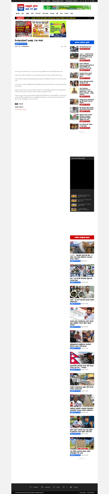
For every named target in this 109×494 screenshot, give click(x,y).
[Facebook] (83, 1)
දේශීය (32, 13)
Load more (81, 131)
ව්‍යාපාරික (66, 13)
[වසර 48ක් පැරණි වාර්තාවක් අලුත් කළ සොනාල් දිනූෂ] (82, 270)
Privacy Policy (83, 492)
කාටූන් (71, 13)
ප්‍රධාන (23, 13)
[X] (90, 1)
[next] (92, 18)
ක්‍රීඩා (57, 13)
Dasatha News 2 (26, 46)
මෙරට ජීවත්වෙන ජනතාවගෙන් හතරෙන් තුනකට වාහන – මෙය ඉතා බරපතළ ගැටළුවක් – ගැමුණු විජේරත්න (87, 91)
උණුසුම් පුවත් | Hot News (85, 60)
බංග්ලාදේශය (21, 103)
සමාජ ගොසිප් (45, 13)
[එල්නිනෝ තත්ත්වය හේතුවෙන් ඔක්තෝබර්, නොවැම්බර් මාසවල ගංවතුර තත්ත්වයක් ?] (82, 401)
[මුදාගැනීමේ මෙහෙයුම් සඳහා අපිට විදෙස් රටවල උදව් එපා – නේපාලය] (82, 358)
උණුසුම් (27, 13)
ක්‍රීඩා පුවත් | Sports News (21, 44)
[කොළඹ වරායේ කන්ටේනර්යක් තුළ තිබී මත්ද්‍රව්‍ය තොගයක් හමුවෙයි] (74, 101)
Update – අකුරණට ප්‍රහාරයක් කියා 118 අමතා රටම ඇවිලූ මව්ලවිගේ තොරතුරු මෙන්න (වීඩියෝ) (81, 257)
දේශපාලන (52, 13)
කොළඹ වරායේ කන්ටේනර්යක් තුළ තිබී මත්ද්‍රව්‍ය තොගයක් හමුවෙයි (87, 101)
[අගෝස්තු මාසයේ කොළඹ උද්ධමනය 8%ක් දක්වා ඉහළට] (74, 75)
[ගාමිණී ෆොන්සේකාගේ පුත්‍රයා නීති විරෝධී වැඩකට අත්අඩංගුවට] (82, 379)
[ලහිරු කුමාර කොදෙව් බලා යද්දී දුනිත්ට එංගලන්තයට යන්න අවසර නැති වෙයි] (82, 422)
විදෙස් (61, 13)
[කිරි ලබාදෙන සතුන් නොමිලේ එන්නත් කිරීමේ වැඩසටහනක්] (74, 110)
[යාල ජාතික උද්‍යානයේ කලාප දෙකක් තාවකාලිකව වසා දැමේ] (82, 443)
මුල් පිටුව (18, 13)
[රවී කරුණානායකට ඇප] (74, 49)
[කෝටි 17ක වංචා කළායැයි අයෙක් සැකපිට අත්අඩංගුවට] (82, 292)
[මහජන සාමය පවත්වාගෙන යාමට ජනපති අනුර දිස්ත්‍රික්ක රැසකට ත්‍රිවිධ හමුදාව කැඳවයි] (82, 313)
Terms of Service (90, 492)
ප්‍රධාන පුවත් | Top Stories (85, 48)
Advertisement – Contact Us (71, 1)
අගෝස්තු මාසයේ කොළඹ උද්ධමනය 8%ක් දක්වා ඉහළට (86, 75)
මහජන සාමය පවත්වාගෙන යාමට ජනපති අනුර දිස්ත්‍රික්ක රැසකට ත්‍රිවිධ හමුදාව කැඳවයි (81, 323)
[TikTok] (88, 1)
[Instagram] (86, 1)
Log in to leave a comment (20, 109)
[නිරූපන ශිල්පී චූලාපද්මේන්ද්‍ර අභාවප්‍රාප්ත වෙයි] (74, 83)
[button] (81, 1)
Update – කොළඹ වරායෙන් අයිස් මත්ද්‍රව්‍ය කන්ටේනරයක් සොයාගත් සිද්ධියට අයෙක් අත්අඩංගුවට (51, 18)
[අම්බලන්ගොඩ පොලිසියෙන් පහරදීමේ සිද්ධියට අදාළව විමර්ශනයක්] (82, 336)
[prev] (89, 18)
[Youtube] (93, 1)
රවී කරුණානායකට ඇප (85, 47)
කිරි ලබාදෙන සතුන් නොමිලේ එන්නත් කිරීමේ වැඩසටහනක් (87, 108)
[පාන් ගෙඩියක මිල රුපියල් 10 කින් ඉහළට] (74, 126)
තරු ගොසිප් (38, 13)
